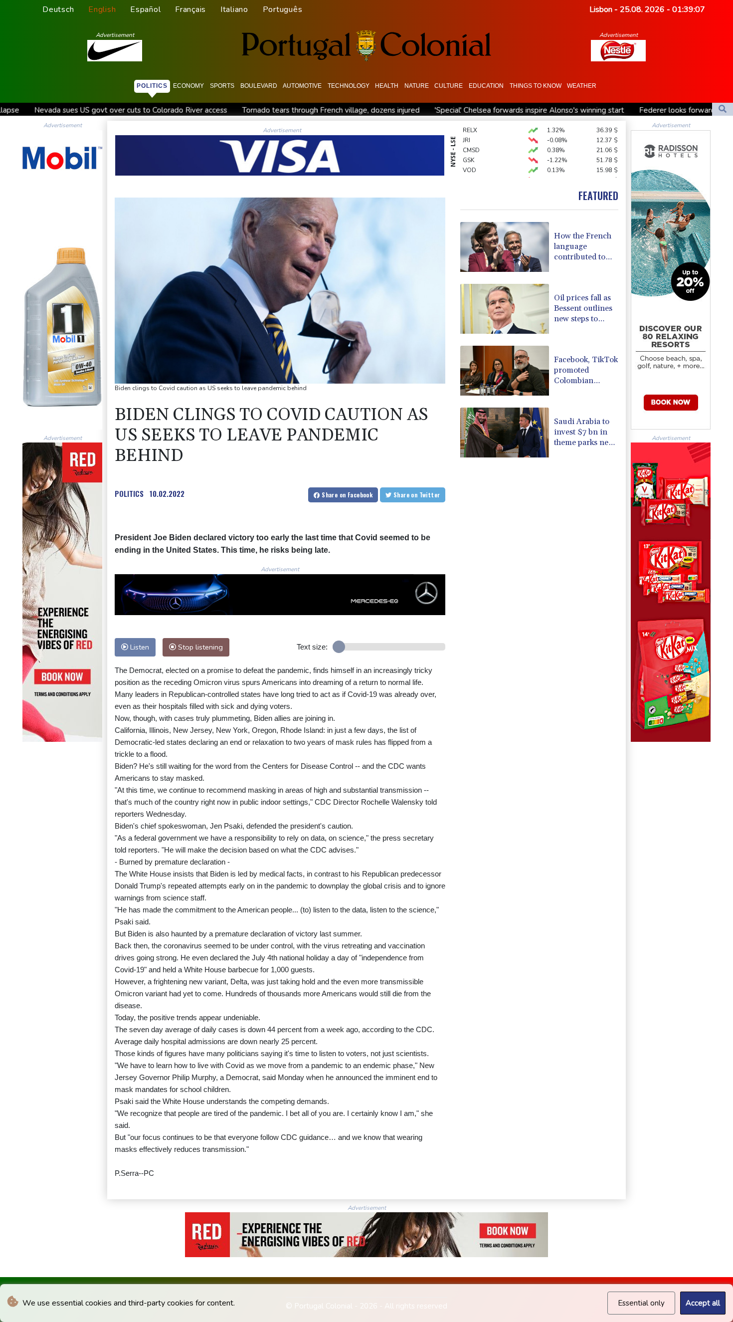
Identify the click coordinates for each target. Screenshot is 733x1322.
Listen (138, 647)
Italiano (234, 9)
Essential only (641, 1303)
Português (283, 9)
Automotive (302, 85)
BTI (467, 175)
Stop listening (199, 647)
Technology (348, 85)
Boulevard (258, 85)
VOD (469, 155)
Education (486, 85)
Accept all (703, 1303)
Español (145, 9)
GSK (468, 145)
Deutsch (58, 9)
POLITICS (129, 493)
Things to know (535, 85)
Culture (448, 85)
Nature (416, 85)
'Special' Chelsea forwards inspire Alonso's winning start (432, 110)
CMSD (471, 135)
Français (190, 9)
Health (386, 85)
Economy (188, 85)
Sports (222, 85)
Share (346, 494)
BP (466, 165)
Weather (581, 85)
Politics (152, 85)
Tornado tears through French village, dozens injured (234, 110)
